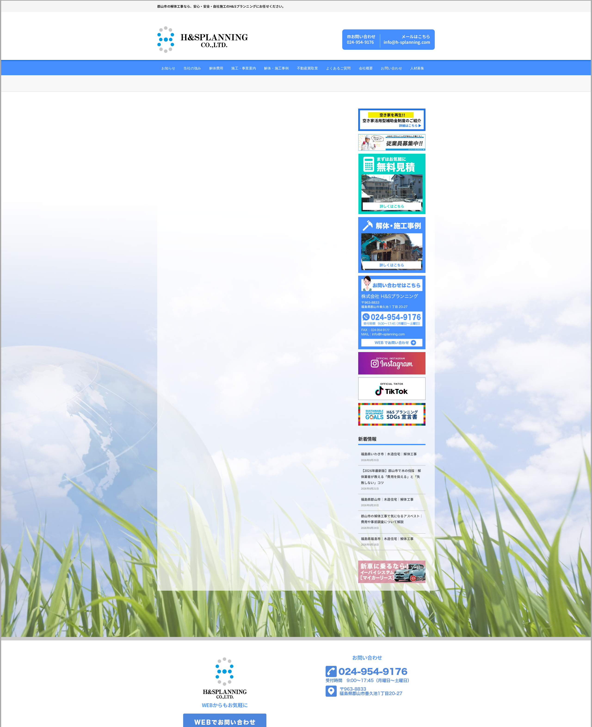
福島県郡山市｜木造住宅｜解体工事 (387, 499)
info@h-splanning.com (407, 42)
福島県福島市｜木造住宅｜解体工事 (387, 538)
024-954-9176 (360, 42)
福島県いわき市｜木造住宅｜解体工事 (389, 454)
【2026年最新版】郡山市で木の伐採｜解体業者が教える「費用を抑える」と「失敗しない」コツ (391, 476)
